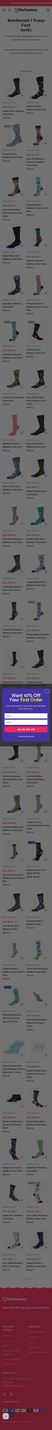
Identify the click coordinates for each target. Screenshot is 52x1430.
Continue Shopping (26, 736)
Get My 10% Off (26, 729)
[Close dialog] (47, 691)
